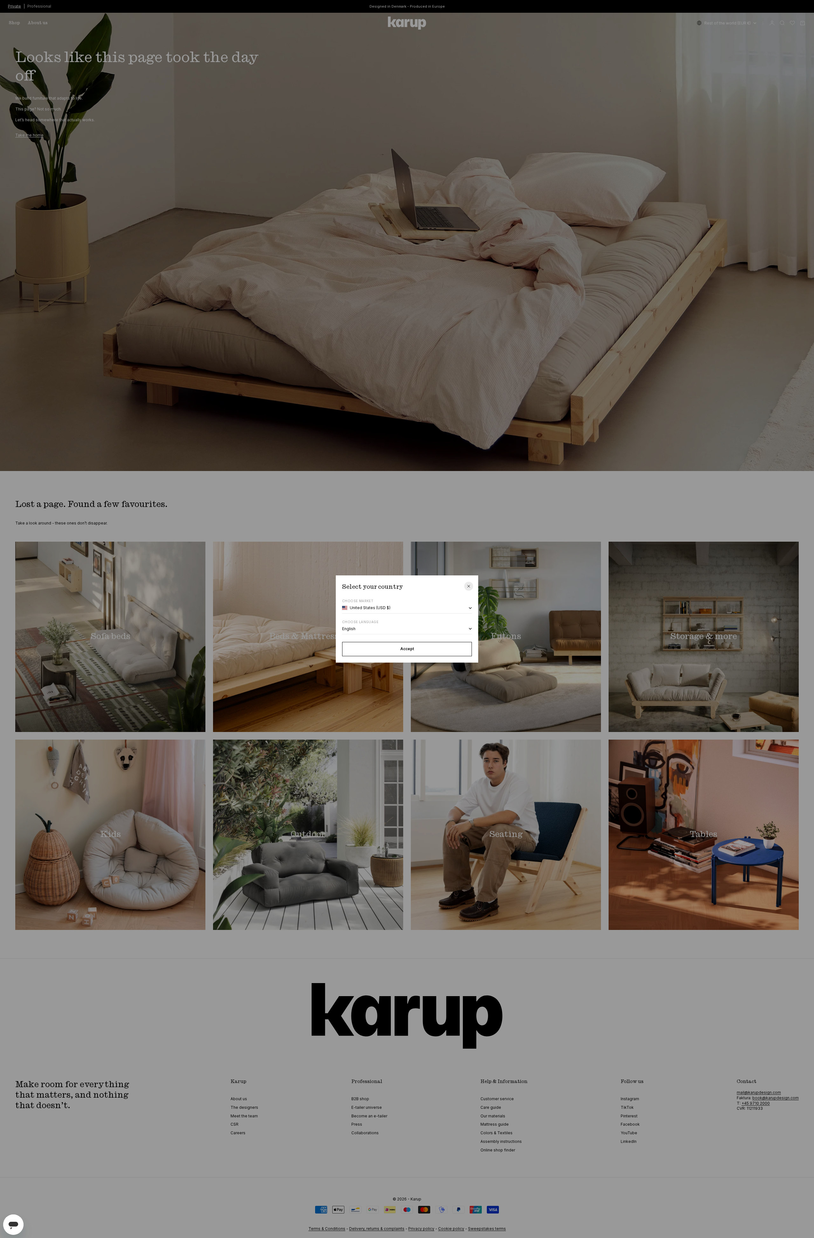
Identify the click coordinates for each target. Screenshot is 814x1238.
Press (356, 1124)
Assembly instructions (501, 1141)
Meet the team (244, 1116)
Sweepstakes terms (487, 1228)
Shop (14, 23)
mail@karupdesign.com (759, 1092)
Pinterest (629, 1116)
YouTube (629, 1132)
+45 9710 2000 (756, 1103)
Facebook (630, 1124)
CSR (234, 1124)
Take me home (29, 135)
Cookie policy (451, 1228)
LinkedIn (629, 1141)
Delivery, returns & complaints (376, 1228)
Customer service (497, 1098)
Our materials (492, 1116)
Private (14, 6)
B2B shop (360, 1098)
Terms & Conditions (326, 1228)
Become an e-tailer (369, 1116)
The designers (244, 1107)
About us (38, 23)
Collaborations (365, 1132)
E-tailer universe (366, 1107)
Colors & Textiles (496, 1132)
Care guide (490, 1107)
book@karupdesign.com (775, 1097)
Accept (407, 648)
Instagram (630, 1098)
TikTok (627, 1107)
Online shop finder (497, 1150)
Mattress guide (494, 1124)
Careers (238, 1132)
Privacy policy (421, 1228)
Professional (39, 6)
